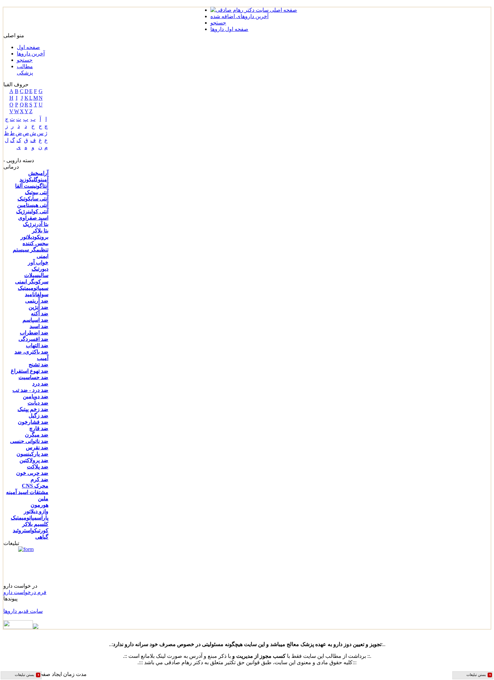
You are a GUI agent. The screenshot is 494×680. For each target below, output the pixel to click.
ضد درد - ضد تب (30, 390)
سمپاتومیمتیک (33, 288)
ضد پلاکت (37, 466)
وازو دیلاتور (36, 511)
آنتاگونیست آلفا (31, 186)
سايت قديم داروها (23, 611)
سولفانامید (36, 294)
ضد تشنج (38, 364)
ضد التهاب (37, 345)
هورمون (39, 505)
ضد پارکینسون (32, 454)
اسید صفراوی (33, 218)
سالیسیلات (36, 275)
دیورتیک (40, 269)
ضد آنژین (38, 307)
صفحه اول (28, 47)
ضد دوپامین (35, 396)
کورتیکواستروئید (30, 530)
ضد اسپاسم (35, 320)
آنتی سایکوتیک (32, 198)
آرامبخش (38, 173)
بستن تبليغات (27, 675)
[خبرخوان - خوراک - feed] (20, 627)
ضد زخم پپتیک (32, 409)
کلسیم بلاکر (35, 524)
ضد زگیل (38, 415)
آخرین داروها (31, 53)
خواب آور (38, 262)
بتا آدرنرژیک (35, 224)
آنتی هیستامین (32, 205)
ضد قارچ (38, 428)
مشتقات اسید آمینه (27, 492)
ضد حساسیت (33, 377)
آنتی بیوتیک (36, 192)
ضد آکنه (39, 313)
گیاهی (41, 537)
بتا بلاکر (40, 230)
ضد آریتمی (36, 301)
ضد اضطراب (34, 332)
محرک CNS (35, 486)
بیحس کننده (35, 243)
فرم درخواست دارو (24, 592)
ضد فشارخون (33, 422)
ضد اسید (39, 326)
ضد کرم (39, 479)
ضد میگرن (36, 435)
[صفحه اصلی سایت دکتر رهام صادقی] (253, 10)
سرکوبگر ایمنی (31, 281)
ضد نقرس (37, 447)
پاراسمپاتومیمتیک (29, 517)
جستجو (25, 60)
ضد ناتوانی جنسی (29, 441)
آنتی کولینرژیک (32, 211)
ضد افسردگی (33, 339)
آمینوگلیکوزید (33, 179)
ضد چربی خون (32, 473)
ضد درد (40, 384)
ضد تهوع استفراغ (29, 371)
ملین (43, 498)
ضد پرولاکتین (33, 460)
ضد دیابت (38, 403)
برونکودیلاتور (34, 237)
